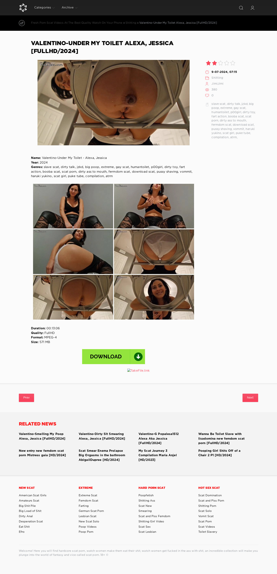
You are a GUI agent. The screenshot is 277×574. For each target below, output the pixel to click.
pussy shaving (222, 129)
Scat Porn (205, 521)
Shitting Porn (207, 506)
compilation (220, 137)
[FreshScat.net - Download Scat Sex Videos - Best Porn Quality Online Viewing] (23, 7)
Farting (84, 506)
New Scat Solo (89, 521)
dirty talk (233, 104)
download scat (243, 125)
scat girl (228, 133)
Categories (42, 7)
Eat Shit (24, 527)
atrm (233, 137)
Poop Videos (88, 527)
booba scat (236, 116)
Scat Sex (144, 527)
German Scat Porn (91, 511)
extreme (226, 108)
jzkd (244, 104)
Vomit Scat (206, 516)
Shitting (217, 78)
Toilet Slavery (207, 532)
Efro (22, 532)
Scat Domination (210, 495)
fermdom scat (221, 125)
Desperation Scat (31, 521)
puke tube (243, 133)
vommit (238, 129)
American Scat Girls (32, 495)
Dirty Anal (26, 516)
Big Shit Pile (27, 506)
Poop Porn (86, 532)
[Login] (252, 7)
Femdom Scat (88, 501)
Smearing (145, 511)
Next (250, 397)
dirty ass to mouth (233, 120)
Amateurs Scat (29, 501)
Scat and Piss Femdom (154, 516)
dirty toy (249, 112)
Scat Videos (206, 527)
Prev (26, 397)
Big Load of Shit (30, 511)
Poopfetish (146, 495)
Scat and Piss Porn (211, 501)
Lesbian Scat (87, 516)
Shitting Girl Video (151, 521)
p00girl (236, 112)
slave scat (218, 104)
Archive (68, 7)
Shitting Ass (146, 501)
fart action (219, 116)
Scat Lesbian (147, 532)
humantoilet (220, 112)
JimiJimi (217, 84)
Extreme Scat (88, 495)
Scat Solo (205, 511)
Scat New (145, 506)
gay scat (240, 108)
